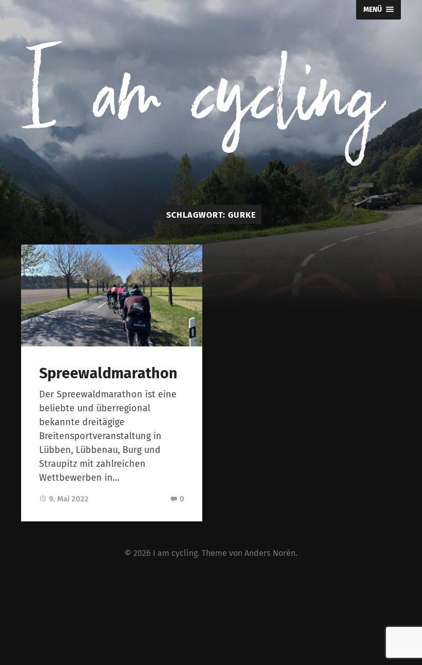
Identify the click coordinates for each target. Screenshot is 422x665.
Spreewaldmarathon (108, 373)
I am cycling (175, 553)
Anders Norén (269, 553)
